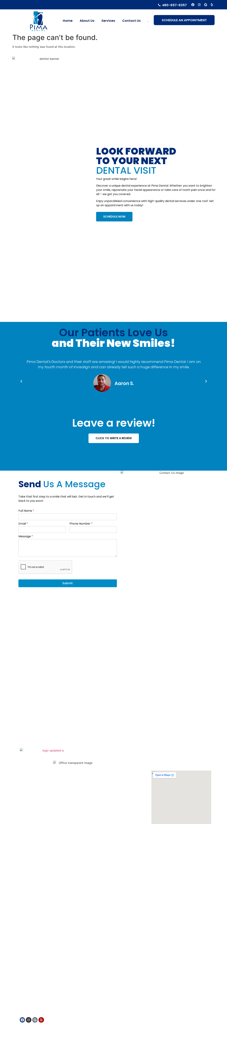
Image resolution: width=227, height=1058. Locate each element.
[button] (21, 381)
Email (23, 524)
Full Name (26, 511)
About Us (87, 20)
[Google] (205, 4)
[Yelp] (212, 4)
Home (68, 20)
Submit (67, 583)
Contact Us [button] (131, 20)
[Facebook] (193, 4)
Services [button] (108, 20)
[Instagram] (199, 4)
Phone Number (81, 524)
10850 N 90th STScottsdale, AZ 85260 (166, 760)
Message (25, 536)
